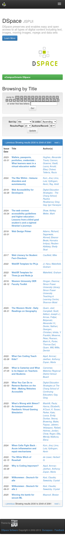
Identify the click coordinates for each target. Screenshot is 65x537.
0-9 (17, 97)
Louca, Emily (49, 415)
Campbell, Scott (50, 310)
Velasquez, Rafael (51, 427)
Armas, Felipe (49, 317)
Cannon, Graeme (50, 162)
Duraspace (47, 530)
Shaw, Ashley (49, 210)
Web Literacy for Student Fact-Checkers (24, 257)
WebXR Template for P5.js (25, 263)
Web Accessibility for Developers (23, 191)
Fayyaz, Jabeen (50, 424)
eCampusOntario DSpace (17, 77)
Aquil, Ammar (49, 356)
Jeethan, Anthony (51, 359)
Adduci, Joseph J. (51, 313)
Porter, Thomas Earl (50, 343)
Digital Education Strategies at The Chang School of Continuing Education (51, 388)
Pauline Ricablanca (48, 200)
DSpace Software (9, 530)
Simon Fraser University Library (51, 286)
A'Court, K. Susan (51, 409)
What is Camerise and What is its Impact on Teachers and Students (26, 370)
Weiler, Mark (49, 213)
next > (57, 142)
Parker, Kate (49, 412)
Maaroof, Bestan (51, 494)
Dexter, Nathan (50, 326)
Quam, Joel (48, 307)
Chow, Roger (49, 433)
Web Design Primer (21, 231)
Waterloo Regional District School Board (51, 373)
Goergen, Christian (47, 331)
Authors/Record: (40, 125)
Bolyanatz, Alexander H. (49, 322)
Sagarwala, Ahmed (48, 236)
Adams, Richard (50, 231)
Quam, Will (48, 347)
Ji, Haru (46, 263)
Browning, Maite (50, 421)
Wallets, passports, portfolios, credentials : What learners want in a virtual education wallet (24, 162)
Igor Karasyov (54, 204)
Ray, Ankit (54, 184)
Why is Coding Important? (25, 465)
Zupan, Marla (49, 362)
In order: (36, 121)
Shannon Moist (50, 302)
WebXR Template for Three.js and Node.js (22, 274)
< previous (10, 142)
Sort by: (13, 121)
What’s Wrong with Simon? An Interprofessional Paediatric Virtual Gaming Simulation (26, 408)
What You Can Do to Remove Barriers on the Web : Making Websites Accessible (24, 387)
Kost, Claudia (49, 477)
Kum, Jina (47, 177)
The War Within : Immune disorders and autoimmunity (24, 181)
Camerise (47, 367)
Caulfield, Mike (50, 255)
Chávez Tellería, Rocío (50, 171)
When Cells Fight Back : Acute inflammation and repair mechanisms (24, 448)
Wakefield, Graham (52, 272)
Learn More (9, 38)
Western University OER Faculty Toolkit (24, 283)
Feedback (59, 530)
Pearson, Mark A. (50, 340)
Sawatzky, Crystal (51, 480)
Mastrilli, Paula (50, 403)
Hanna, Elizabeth (51, 406)
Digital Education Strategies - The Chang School (51, 192)
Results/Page (17, 125)
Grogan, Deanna (51, 281)
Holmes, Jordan (50, 430)
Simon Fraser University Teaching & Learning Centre (50, 295)
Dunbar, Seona (50, 418)
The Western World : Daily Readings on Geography (25, 309)
